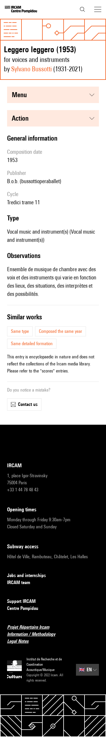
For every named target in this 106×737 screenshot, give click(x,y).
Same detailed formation (32, 343)
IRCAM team (18, 582)
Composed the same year (60, 331)
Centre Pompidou (22, 608)
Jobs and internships (26, 575)
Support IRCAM (21, 601)
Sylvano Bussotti (31, 69)
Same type (20, 331)
